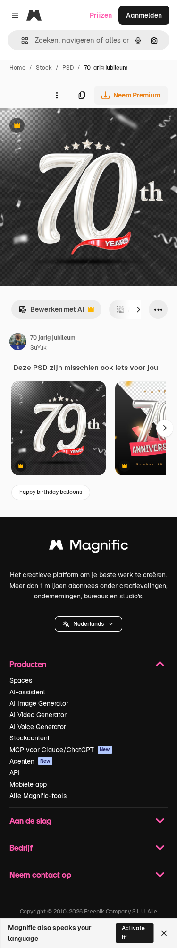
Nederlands (88, 624)
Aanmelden (144, 15)
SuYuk (38, 347)
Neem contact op (40, 874)
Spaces (20, 680)
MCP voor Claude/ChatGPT (59, 750)
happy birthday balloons (50, 492)
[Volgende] (138, 309)
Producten (27, 664)
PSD (68, 67)
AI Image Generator (38, 703)
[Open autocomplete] (21, 40)
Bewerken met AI (51, 312)
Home (17, 67)
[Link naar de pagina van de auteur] (17, 343)
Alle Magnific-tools (38, 795)
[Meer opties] (56, 95)
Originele (62, 126)
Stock (44, 67)
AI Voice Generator (37, 726)
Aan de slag (30, 820)
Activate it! (133, 932)
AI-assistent (27, 692)
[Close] (164, 933)
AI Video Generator (38, 715)
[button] (88, 624)
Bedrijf (21, 847)
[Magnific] (88, 547)
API (14, 772)
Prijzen (101, 15)
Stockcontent (29, 738)
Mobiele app (28, 784)
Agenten (30, 761)
